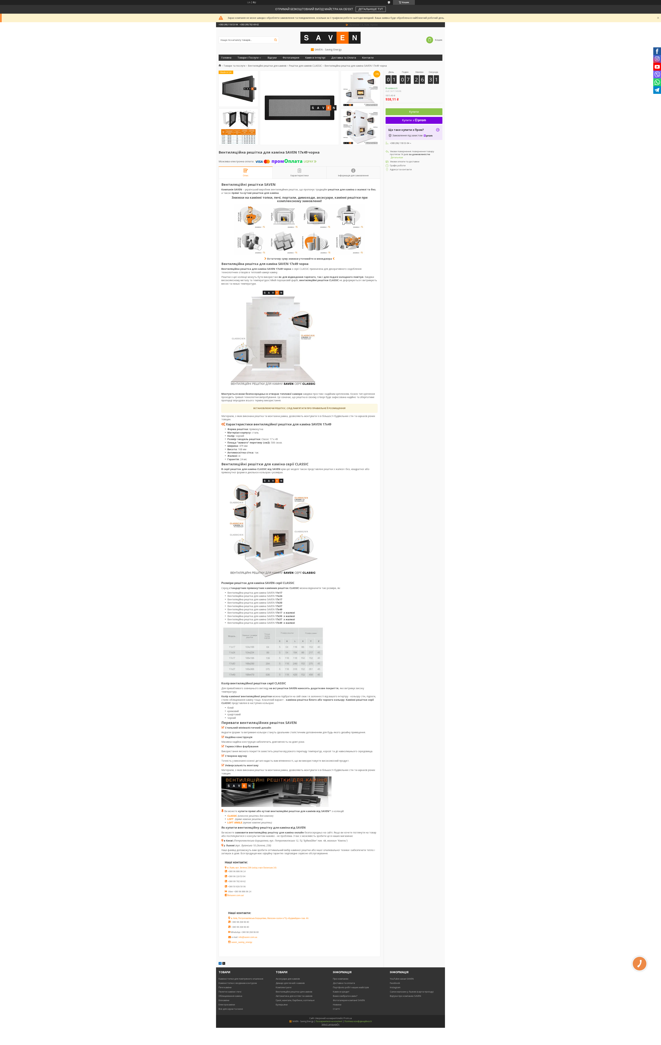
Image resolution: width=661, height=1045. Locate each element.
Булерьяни (282, 1004)
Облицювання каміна (230, 995)
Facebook (395, 983)
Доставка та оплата (344, 983)
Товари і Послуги (248, 57)
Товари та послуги (234, 65)
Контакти (368, 57)
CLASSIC (232, 815)
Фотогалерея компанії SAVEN (349, 1000)
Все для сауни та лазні (231, 1008)
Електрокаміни (227, 1004)
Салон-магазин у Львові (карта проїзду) (411, 991)
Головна (226, 57)
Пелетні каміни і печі (230, 991)
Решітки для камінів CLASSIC (305, 65)
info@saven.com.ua (248, 937)
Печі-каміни (225, 987)
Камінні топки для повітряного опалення (241, 978)
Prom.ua (348, 1018)
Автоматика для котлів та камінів (294, 995)
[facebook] (220, 963)
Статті (336, 1008)
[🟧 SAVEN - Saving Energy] (330, 37)
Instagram (395, 987)
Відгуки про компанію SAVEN (405, 995)
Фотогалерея (291, 57)
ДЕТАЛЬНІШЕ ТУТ (370, 9)
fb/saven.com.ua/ (236, 895)
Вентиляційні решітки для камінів (267, 65)
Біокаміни (224, 1000)
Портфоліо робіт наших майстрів (351, 987)
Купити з (408, 120)
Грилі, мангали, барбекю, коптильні (295, 1000)
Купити (414, 111)
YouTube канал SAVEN (402, 978)
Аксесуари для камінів (288, 978)
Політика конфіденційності (358, 1021)
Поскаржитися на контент (329, 1021)
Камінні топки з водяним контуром (238, 983)
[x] (223, 963)
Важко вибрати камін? (345, 995)
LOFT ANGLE (234, 822)
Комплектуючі (283, 987)
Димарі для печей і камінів (290, 983)
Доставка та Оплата (343, 57)
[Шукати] (275, 39)
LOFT (230, 819)
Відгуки (272, 57)
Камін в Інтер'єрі (315, 57)
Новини (337, 1004)
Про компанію (340, 978)
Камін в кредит (341, 991)
